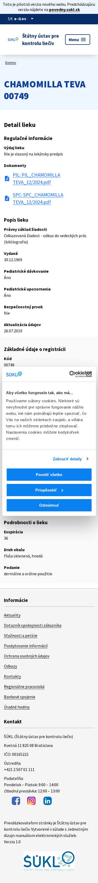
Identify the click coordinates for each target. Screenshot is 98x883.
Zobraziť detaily (67, 459)
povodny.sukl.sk (64, 9)
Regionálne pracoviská (24, 686)
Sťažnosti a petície (20, 635)
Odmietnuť (49, 505)
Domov (10, 62)
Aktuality (12, 615)
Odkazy (10, 666)
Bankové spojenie (19, 696)
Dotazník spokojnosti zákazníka (32, 625)
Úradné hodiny (17, 706)
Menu (78, 39)
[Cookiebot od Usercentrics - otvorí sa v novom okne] (70, 374)
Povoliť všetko (49, 474)
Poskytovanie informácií (26, 645)
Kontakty (12, 676)
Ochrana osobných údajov (26, 655)
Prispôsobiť (46, 490)
